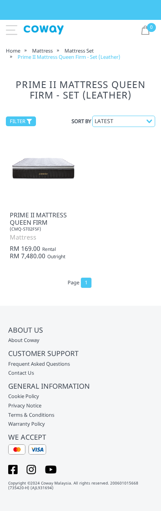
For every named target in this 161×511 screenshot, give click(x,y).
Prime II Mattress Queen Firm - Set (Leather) (69, 56)
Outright (56, 256)
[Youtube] (51, 468)
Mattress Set (79, 50)
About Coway (23, 340)
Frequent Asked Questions (39, 364)
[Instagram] (31, 468)
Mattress (42, 50)
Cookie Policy (23, 396)
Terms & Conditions (31, 415)
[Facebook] (13, 468)
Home (13, 50)
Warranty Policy (26, 424)
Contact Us (21, 373)
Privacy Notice (24, 406)
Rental (49, 249)
